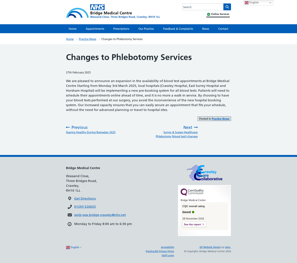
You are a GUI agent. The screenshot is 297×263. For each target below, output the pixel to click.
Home (72, 28)
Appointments (95, 28)
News (205, 28)
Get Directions (85, 199)
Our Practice (146, 28)
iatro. (228, 247)
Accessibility (167, 247)
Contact (223, 28)
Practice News (87, 39)
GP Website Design (210, 247)
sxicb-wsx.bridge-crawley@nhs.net (100, 215)
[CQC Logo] (192, 195)
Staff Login (168, 255)
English (254, 2)
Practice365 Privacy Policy (160, 251)
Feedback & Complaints (178, 28)
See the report (192, 224)
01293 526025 (85, 207)
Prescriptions (121, 28)
